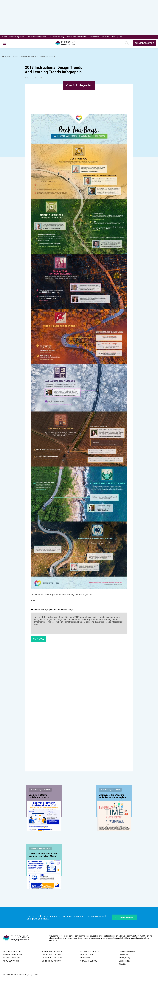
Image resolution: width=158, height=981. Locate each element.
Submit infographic (144, 43)
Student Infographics (52, 958)
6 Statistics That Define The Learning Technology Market (43, 854)
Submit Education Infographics (13, 37)
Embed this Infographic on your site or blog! (52, 609)
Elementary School (89, 951)
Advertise (105, 37)
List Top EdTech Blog (56, 37)
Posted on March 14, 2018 (33, 78)
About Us (122, 964)
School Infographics (52, 951)
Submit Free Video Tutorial (77, 37)
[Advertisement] (75, 17)
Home (4, 57)
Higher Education (11, 958)
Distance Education (12, 955)
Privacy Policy (124, 958)
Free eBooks (94, 37)
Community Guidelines (127, 951)
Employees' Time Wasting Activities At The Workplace (112, 796)
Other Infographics (51, 961)
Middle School (87, 955)
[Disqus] (79, 677)
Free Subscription (124, 917)
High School (86, 958)
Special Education (11, 951)
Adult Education (11, 961)
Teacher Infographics (52, 955)
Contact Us (123, 955)
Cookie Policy (124, 961)
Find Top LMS (117, 37)
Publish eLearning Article (37, 37)
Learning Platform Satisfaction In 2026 (39, 796)
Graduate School (88, 961)
